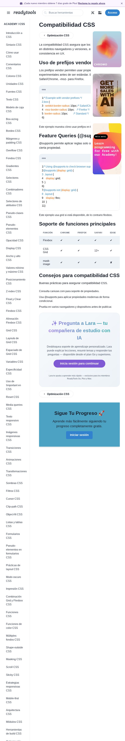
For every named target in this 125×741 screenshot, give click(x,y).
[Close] (122, 3)
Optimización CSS (58, 35)
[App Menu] (100, 12)
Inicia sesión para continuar (79, 363)
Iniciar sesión (79, 435)
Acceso (112, 12)
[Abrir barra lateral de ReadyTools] (8, 12)
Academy (10, 24)
